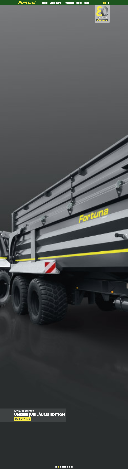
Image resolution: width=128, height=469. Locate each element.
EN (108, 3)
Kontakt (86, 3)
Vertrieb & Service (56, 3)
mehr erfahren (22, 419)
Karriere (79, 3)
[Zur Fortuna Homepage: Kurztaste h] (30, 2)
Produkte (45, 3)
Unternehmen (69, 3)
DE (104, 3)
